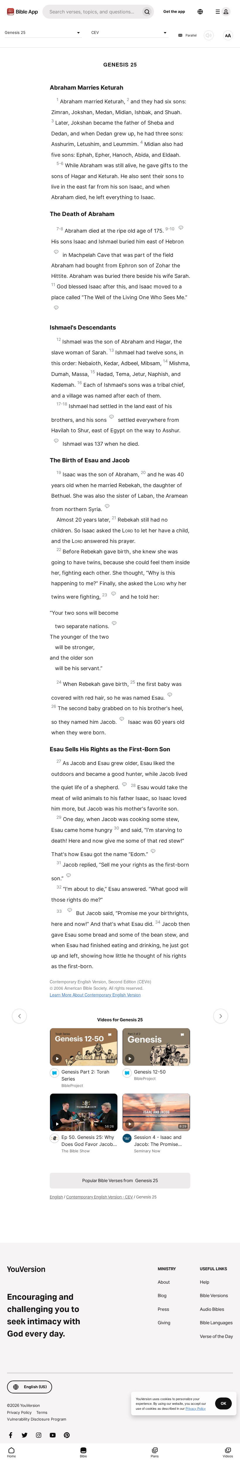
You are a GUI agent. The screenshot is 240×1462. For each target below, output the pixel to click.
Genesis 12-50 (155, 1072)
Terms (41, 1412)
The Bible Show (75, 1151)
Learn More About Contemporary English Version (95, 995)
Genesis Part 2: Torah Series (85, 1075)
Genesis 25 (15, 32)
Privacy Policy (19, 1412)
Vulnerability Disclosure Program (36, 1419)
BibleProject (72, 1085)
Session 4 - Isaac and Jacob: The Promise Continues (157, 1141)
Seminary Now (147, 1151)
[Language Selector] (200, 12)
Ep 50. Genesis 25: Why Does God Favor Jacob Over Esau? (87, 1141)
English (56, 1197)
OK (223, 1403)
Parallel (191, 35)
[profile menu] (222, 12)
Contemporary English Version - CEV (99, 1197)
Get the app (174, 11)
